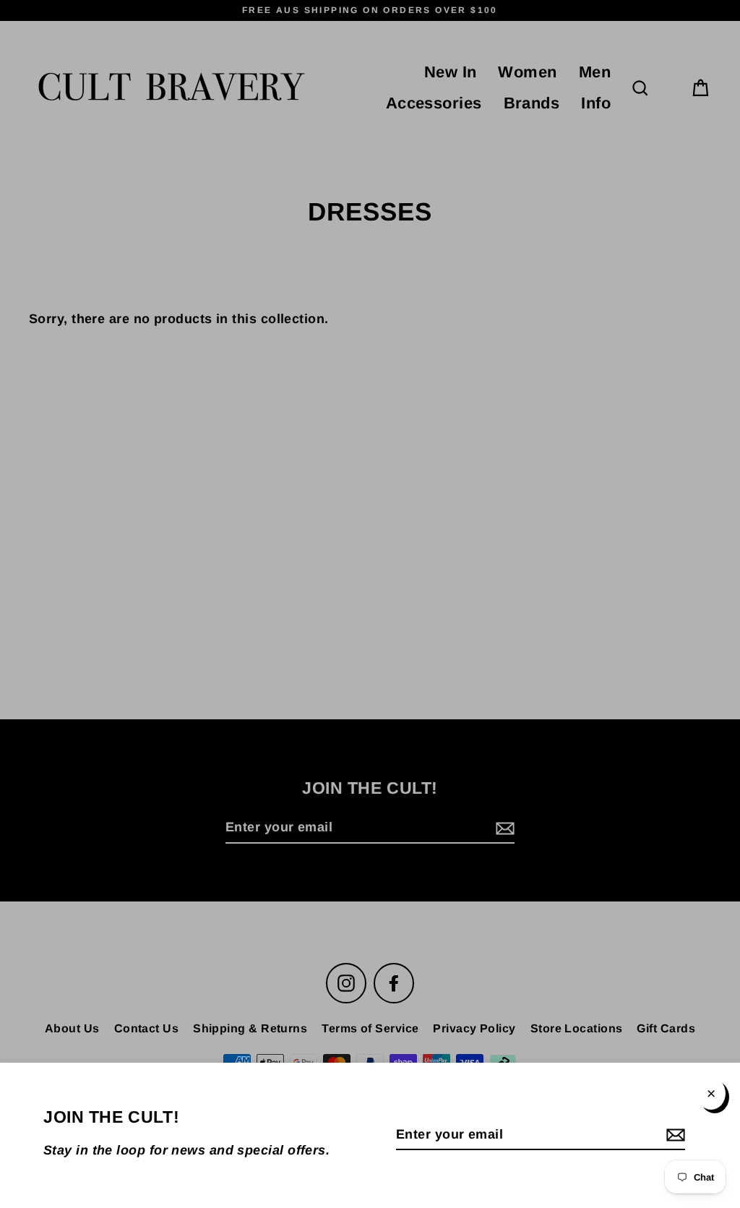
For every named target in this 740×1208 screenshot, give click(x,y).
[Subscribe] (673, 1135)
